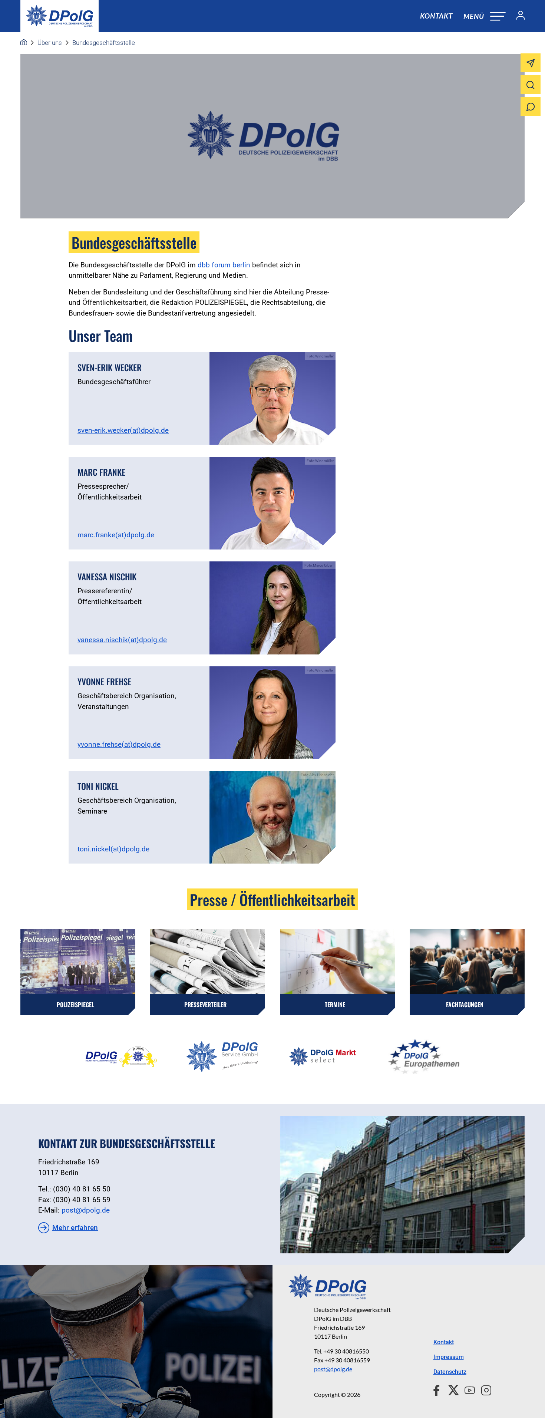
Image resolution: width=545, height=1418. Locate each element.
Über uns (49, 42)
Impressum (448, 1357)
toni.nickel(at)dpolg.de (113, 849)
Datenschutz (449, 1371)
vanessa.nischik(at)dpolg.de (122, 640)
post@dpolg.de (86, 1210)
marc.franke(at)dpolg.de (115, 535)
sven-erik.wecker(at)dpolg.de (123, 430)
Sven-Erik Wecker (109, 367)
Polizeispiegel (75, 1004)
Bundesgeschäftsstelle (103, 42)
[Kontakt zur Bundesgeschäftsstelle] (402, 1184)
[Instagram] (483, 1389)
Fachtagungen (464, 1004)
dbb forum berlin (224, 265)
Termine (335, 1004)
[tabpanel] (121, 1056)
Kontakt (436, 15)
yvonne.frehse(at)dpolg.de (119, 744)
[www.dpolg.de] (23, 42)
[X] (451, 1389)
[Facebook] (438, 1389)
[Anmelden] (518, 16)
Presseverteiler (205, 1004)
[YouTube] (467, 1389)
